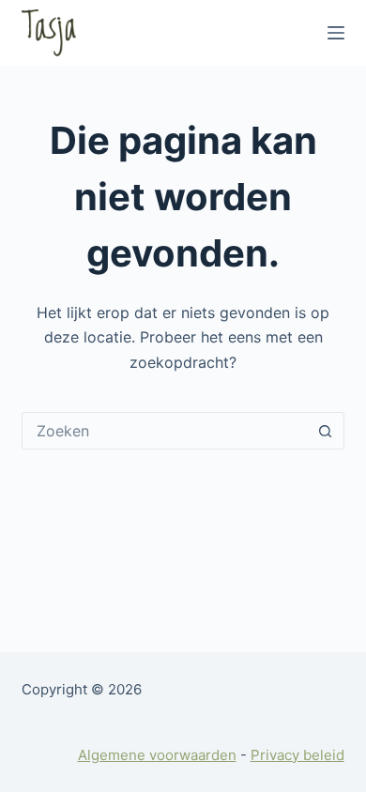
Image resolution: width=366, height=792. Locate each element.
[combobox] (165, 430)
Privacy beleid (297, 755)
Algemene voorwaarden (157, 755)
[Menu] (336, 32)
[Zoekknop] (325, 431)
